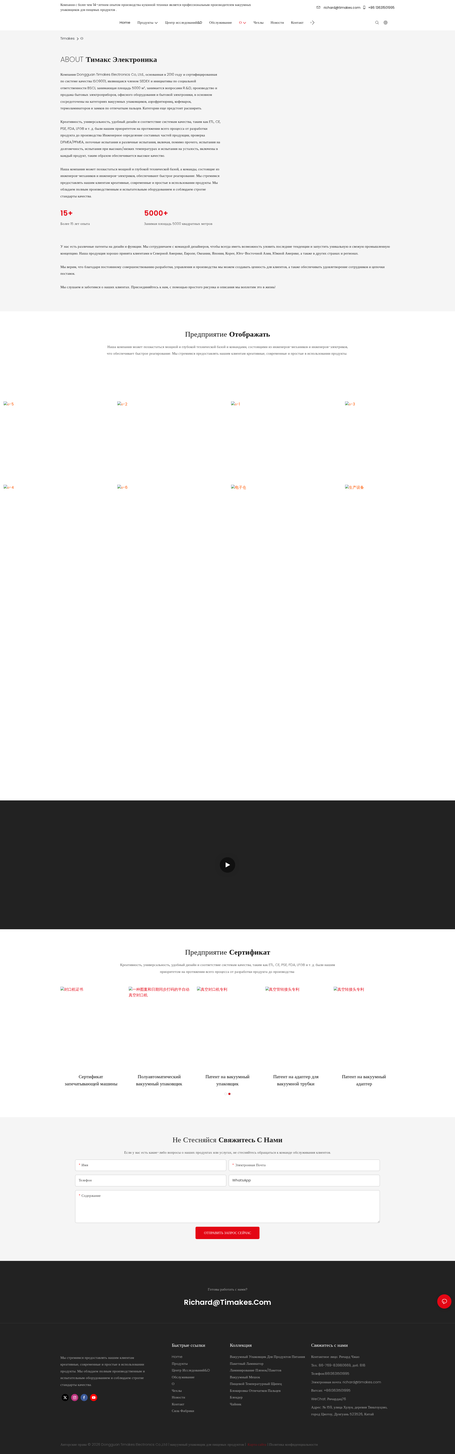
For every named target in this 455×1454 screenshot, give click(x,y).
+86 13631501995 (381, 7)
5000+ (156, 213)
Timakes (67, 38)
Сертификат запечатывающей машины (91, 1080)
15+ (66, 213)
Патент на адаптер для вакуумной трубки (295, 1080)
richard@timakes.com (341, 7)
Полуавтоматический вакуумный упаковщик (159, 1080)
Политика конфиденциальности (293, 1444)
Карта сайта (257, 1444)
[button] (313, 22)
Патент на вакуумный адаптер (364, 1080)
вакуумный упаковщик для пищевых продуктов (207, 1444)
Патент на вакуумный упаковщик (227, 1080)
